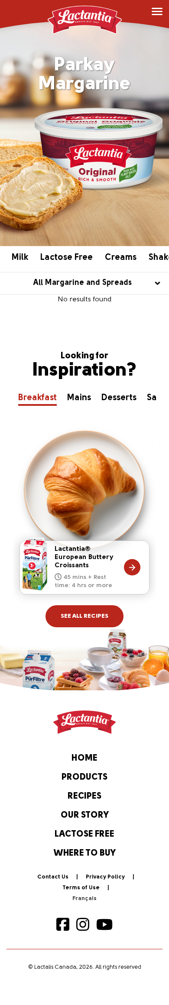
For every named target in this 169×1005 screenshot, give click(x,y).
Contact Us (52, 877)
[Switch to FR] (84, 899)
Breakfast (37, 398)
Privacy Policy (105, 877)
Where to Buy (85, 853)
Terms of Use (81, 888)
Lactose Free (66, 257)
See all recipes (84, 616)
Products (84, 777)
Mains (79, 398)
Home (85, 758)
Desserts (118, 398)
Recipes (84, 796)
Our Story (85, 815)
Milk (20, 257)
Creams (120, 257)
